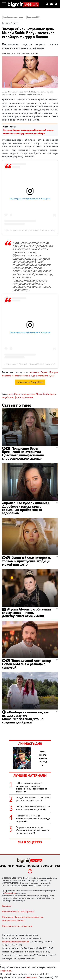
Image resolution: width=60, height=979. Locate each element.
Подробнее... (6, 970)
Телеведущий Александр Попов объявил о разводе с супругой (26, 664)
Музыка (20, 865)
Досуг (15, 23)
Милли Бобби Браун (46, 394)
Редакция (6, 905)
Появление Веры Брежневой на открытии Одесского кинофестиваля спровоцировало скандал (23, 453)
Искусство (47, 865)
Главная (6, 23)
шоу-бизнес (8, 397)
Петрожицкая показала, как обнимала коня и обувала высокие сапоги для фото (33, 830)
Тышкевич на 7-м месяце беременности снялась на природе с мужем (33, 818)
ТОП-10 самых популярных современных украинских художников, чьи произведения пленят (31, 787)
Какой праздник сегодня (13, 17)
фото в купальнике (24, 397)
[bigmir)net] (16, 4)
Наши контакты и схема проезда (18, 911)
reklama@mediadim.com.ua (15, 941)
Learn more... (32, 977)
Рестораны (33, 865)
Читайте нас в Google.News (30, 382)
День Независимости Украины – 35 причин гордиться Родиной (33, 808)
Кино (11, 865)
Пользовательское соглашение (17, 926)
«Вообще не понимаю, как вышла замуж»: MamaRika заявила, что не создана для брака (25, 717)
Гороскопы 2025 (33, 17)
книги (10, 394)
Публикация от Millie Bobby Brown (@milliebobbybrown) (30, 230)
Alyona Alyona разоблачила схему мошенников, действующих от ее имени (26, 612)
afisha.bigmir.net (10, 893)
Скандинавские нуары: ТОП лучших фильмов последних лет (33, 799)
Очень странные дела (24, 394)
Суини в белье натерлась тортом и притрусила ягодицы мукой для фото (26, 561)
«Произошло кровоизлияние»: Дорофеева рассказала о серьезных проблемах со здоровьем (26, 508)
